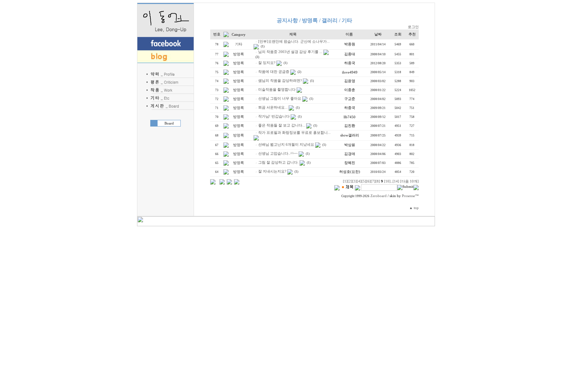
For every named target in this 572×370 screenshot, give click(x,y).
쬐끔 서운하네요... (273, 107)
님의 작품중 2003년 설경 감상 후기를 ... (290, 52)
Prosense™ (410, 196)
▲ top (414, 208)
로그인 (413, 27)
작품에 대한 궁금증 (273, 72)
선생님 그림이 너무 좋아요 (279, 98)
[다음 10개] (409, 181)
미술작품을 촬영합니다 (277, 89)
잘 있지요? (266, 63)
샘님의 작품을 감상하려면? (280, 80)
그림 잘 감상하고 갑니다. (278, 162)
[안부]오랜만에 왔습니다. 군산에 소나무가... (294, 41)
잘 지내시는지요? (272, 171)
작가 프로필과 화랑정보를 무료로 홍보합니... (294, 132)
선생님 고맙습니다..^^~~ (278, 153)
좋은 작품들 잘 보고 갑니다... (281, 125)
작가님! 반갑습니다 (274, 116)
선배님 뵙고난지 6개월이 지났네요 (286, 144)
